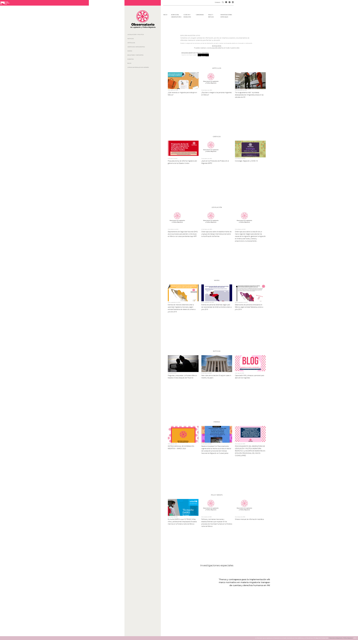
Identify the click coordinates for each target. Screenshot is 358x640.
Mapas (130, 51)
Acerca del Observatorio (176, 16)
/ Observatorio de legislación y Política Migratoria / (341, 638)
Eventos (131, 59)
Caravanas (200, 14)
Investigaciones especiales (226, 16)
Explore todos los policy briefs (216, 541)
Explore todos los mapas (216, 327)
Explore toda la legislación (216, 256)
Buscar (203, 56)
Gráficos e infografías (136, 47)
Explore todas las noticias (216, 397)
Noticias (131, 38)
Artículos (131, 42)
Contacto (217, 2)
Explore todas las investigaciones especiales (216, 599)
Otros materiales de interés (138, 67)
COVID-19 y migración (187, 16)
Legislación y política (136, 34)
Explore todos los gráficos (216, 183)
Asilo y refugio (211, 16)
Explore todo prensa (216, 470)
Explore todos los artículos (216, 112)
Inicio (165, 14)
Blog (129, 63)
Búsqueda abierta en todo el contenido (195, 53)
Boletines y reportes (135, 55)
